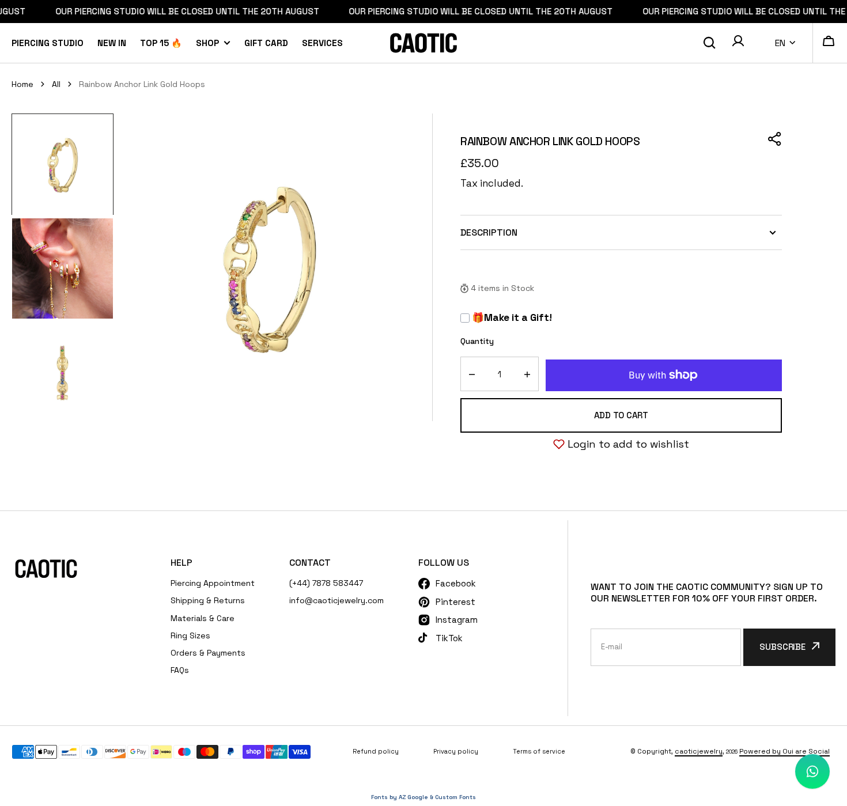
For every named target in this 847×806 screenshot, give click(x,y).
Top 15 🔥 (161, 42)
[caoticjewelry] (423, 43)
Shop (207, 42)
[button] (738, 42)
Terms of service (539, 751)
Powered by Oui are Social (784, 751)
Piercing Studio (48, 42)
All (56, 84)
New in (111, 42)
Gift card (266, 42)
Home (22, 84)
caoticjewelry (699, 751)
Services (322, 42)
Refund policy (376, 751)
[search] (709, 43)
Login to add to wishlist (628, 444)
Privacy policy (455, 751)
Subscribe (782, 646)
